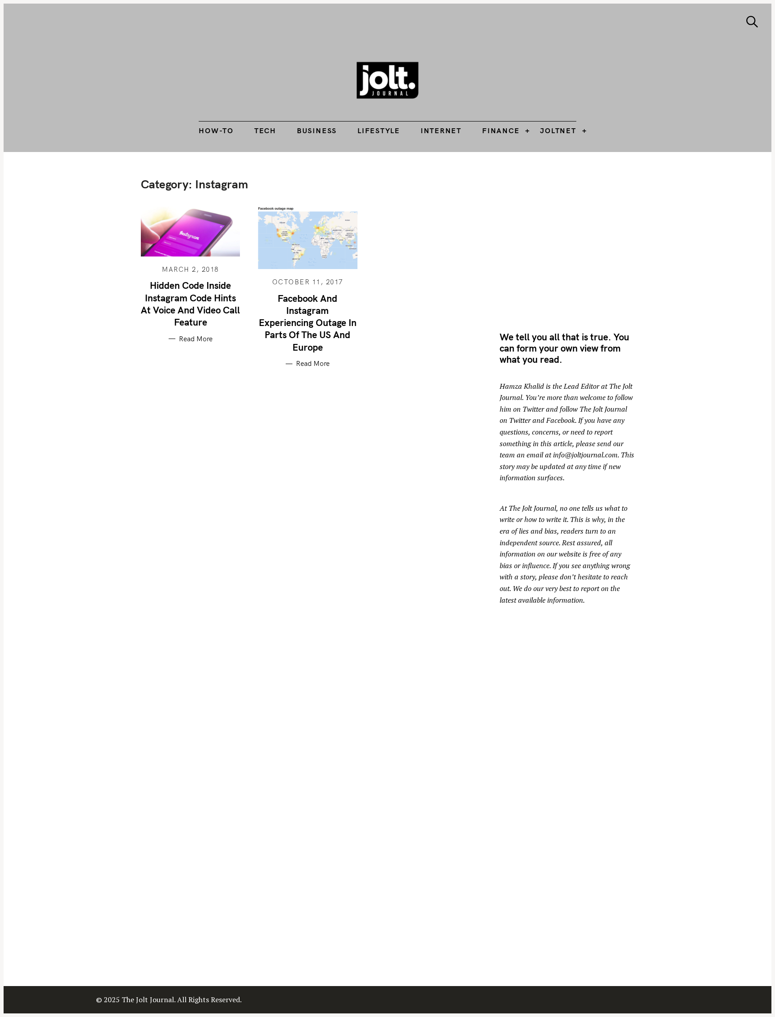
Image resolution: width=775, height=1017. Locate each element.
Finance (500, 130)
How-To (216, 130)
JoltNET (558, 130)
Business (317, 130)
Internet (441, 130)
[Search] (752, 22)
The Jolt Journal (532, 508)
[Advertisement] (575, 240)
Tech (265, 130)
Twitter (533, 409)
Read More (196, 339)
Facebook (560, 420)
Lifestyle (378, 130)
